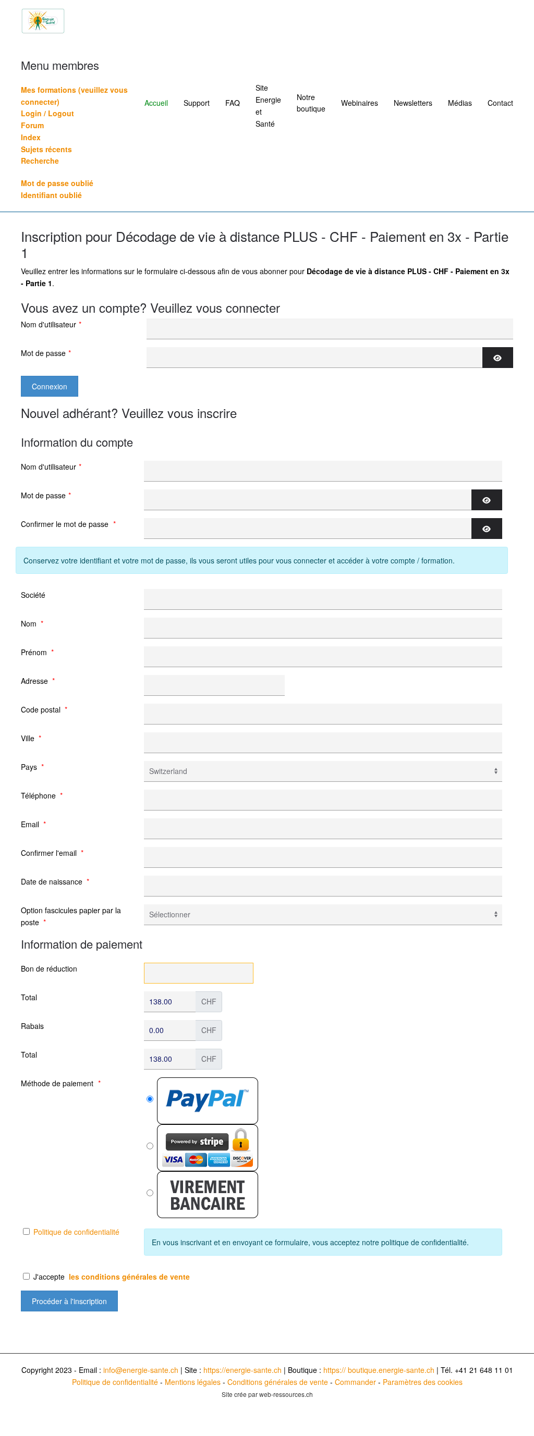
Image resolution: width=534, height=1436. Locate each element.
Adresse (38, 681)
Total (29, 997)
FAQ (232, 102)
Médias (460, 102)
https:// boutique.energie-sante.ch (378, 1370)
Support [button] (197, 102)
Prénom (37, 652)
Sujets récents (46, 149)
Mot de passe (46, 353)
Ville (31, 738)
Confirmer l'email (52, 853)
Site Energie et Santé (268, 105)
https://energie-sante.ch (242, 1370)
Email (33, 824)
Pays (32, 767)
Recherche (40, 160)
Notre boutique (311, 103)
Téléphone (42, 795)
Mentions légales (193, 1382)
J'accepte (110, 1276)
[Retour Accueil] (43, 21)
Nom (32, 623)
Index (31, 137)
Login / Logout (47, 113)
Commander (355, 1382)
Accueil (156, 102)
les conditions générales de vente (129, 1276)
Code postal (44, 709)
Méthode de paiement (61, 1083)
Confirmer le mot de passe (68, 524)
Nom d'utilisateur (51, 324)
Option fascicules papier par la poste (71, 916)
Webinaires (359, 102)
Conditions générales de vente (277, 1382)
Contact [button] (500, 102)
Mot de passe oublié (57, 183)
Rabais (32, 1026)
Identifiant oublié (51, 195)
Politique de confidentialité (76, 1231)
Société (33, 595)
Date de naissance (55, 881)
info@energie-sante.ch (140, 1370)
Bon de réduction (49, 968)
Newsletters (413, 102)
